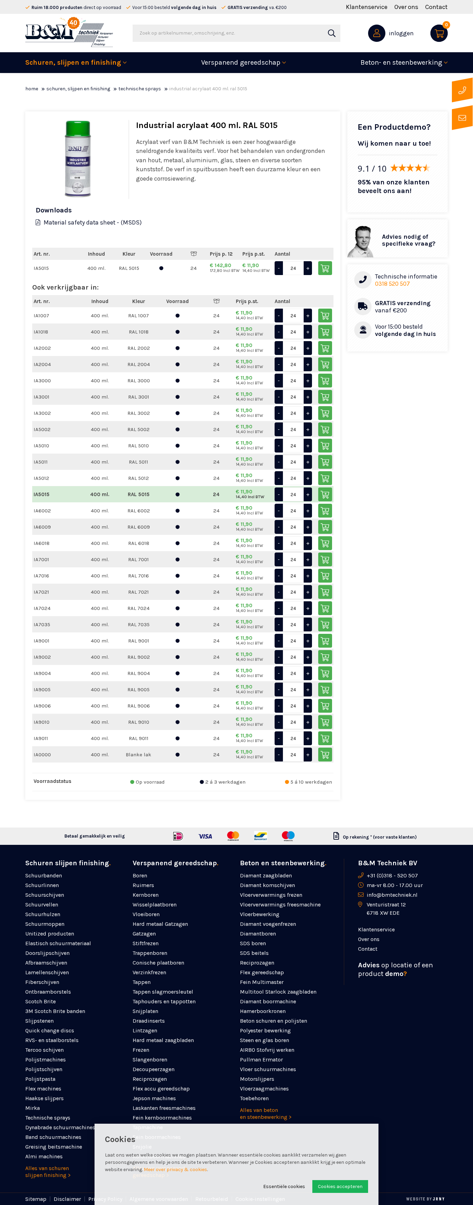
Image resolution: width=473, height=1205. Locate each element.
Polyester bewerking (265, 1030)
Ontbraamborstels (48, 991)
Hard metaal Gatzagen (160, 924)
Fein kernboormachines (162, 1117)
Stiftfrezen (146, 943)
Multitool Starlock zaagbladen (278, 991)
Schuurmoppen (44, 924)
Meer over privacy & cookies (175, 1169)
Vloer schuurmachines (268, 1069)
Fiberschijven (42, 982)
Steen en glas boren (264, 1040)
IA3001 (42, 397)
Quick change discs (49, 1030)
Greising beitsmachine (53, 1146)
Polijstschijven (43, 1069)
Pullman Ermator (261, 1059)
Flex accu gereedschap (161, 1088)
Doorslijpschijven (47, 953)
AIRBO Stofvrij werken (267, 1050)
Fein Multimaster (262, 982)
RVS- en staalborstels (52, 1040)
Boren (140, 875)
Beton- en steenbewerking (401, 62)
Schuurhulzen (42, 914)
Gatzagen (144, 933)
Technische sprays (139, 89)
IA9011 (41, 738)
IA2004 (42, 364)
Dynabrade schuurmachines (60, 1127)
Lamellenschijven (47, 972)
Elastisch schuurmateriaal (58, 943)
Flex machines (43, 1088)
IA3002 (42, 413)
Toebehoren (254, 1098)
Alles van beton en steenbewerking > (266, 1113)
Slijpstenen (39, 1020)
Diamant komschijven (267, 885)
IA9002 (42, 657)
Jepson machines (154, 1098)
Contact (436, 7)
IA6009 (42, 527)
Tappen (142, 982)
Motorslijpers (257, 1079)
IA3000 (42, 380)
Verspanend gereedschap (240, 62)
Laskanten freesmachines (164, 1108)
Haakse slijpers (44, 1098)
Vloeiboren (146, 914)
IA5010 (41, 445)
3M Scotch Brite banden (55, 1011)
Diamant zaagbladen (266, 875)
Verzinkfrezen (149, 972)
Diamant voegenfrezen (268, 924)
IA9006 (42, 706)
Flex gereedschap (262, 972)
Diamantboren (258, 933)
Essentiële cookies (284, 1186)
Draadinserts (149, 1020)
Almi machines (44, 1156)
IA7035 (42, 624)
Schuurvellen (41, 904)
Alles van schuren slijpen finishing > (48, 1171)
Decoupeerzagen (154, 1069)
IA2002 (42, 348)
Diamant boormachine (268, 1001)
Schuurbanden (43, 875)
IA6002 (42, 511)
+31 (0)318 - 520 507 (392, 875)
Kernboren (146, 895)
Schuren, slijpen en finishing (73, 62)
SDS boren (253, 943)
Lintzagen (145, 1030)
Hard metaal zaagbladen (163, 1040)
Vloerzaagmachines (264, 1088)
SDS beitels (254, 953)
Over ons (406, 7)
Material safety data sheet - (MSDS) (93, 222)
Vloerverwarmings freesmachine (280, 904)
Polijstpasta (40, 1079)
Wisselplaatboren (155, 904)
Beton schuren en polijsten (273, 1020)
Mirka (32, 1108)
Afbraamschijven (46, 962)
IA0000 (42, 754)
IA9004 (42, 673)
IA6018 (42, 543)
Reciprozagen (150, 1079)
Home (31, 89)
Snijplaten (145, 1011)
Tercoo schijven (44, 1050)
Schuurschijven (44, 895)
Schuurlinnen (42, 885)
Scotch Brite (40, 1001)
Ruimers (143, 885)
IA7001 (41, 559)
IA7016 (41, 576)
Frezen (141, 1050)
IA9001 (42, 641)
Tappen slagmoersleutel (163, 991)
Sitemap (35, 1199)
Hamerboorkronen (263, 1011)
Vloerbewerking (259, 914)
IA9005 (42, 689)
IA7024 (42, 608)
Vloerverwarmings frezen (271, 895)
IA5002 (42, 429)
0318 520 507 (392, 283)
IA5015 (41, 268)
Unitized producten (49, 933)
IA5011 (41, 462)
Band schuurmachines (53, 1137)
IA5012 (41, 478)
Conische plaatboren (158, 962)
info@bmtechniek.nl (392, 895)
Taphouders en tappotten (164, 1001)
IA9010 (42, 722)
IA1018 (41, 332)
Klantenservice (366, 7)
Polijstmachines (45, 1059)
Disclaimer (67, 1199)
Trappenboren (150, 953)
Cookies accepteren (340, 1186)
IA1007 (41, 315)
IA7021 (41, 592)
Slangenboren (150, 1059)
